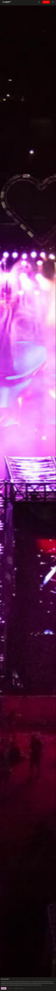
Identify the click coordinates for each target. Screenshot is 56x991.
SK (39, 2)
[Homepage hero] (28, 498)
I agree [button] (3, 988)
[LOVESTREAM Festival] (6, 2)
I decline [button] (9, 988)
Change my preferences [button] (19, 988)
